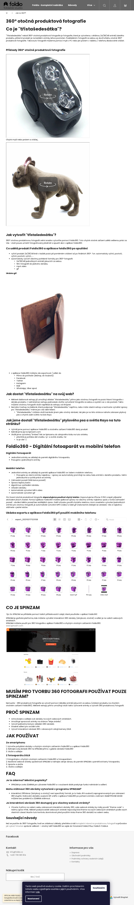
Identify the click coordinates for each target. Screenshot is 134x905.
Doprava (75, 852)
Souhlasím (99, 887)
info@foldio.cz (16, 852)
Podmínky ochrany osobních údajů (87, 858)
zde (38, 891)
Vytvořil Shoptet (120, 897)
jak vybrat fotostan (14, 826)
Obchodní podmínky (81, 855)
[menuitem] (47, 5)
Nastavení (33, 898)
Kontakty (76, 861)
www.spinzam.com (14, 625)
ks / (35, 877)
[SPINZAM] (51, 657)
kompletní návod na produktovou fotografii (96, 823)
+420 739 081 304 (18, 855)
